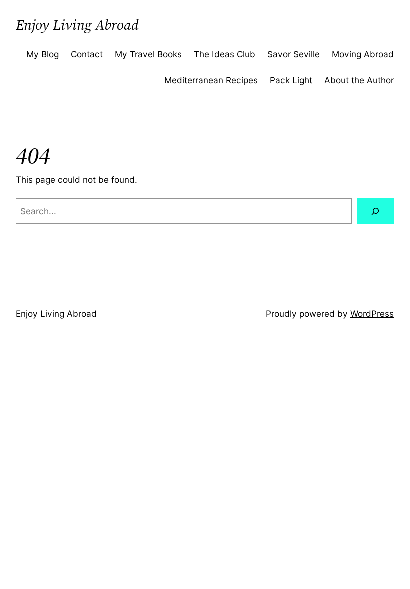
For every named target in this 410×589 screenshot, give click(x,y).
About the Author (359, 80)
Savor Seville (294, 54)
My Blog (42, 54)
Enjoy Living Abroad (77, 25)
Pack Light (291, 80)
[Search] (375, 211)
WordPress (372, 313)
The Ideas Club (225, 54)
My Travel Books (148, 54)
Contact (87, 54)
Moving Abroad (363, 54)
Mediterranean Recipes (211, 80)
